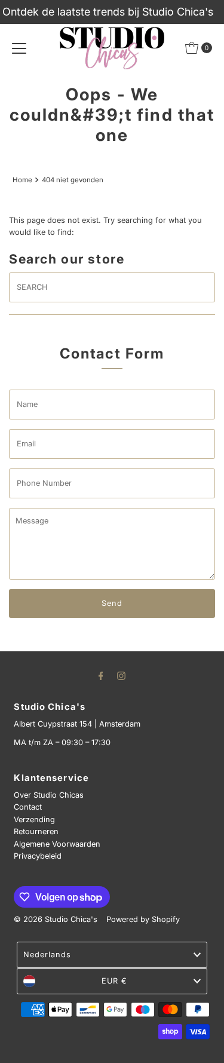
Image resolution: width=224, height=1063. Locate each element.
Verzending (34, 819)
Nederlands (47, 954)
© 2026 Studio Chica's (55, 919)
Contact (28, 806)
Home (22, 180)
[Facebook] (101, 675)
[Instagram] (121, 675)
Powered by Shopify (143, 919)
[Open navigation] (19, 47)
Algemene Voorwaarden (57, 844)
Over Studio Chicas (49, 795)
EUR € (114, 980)
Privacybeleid (38, 855)
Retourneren (36, 831)
